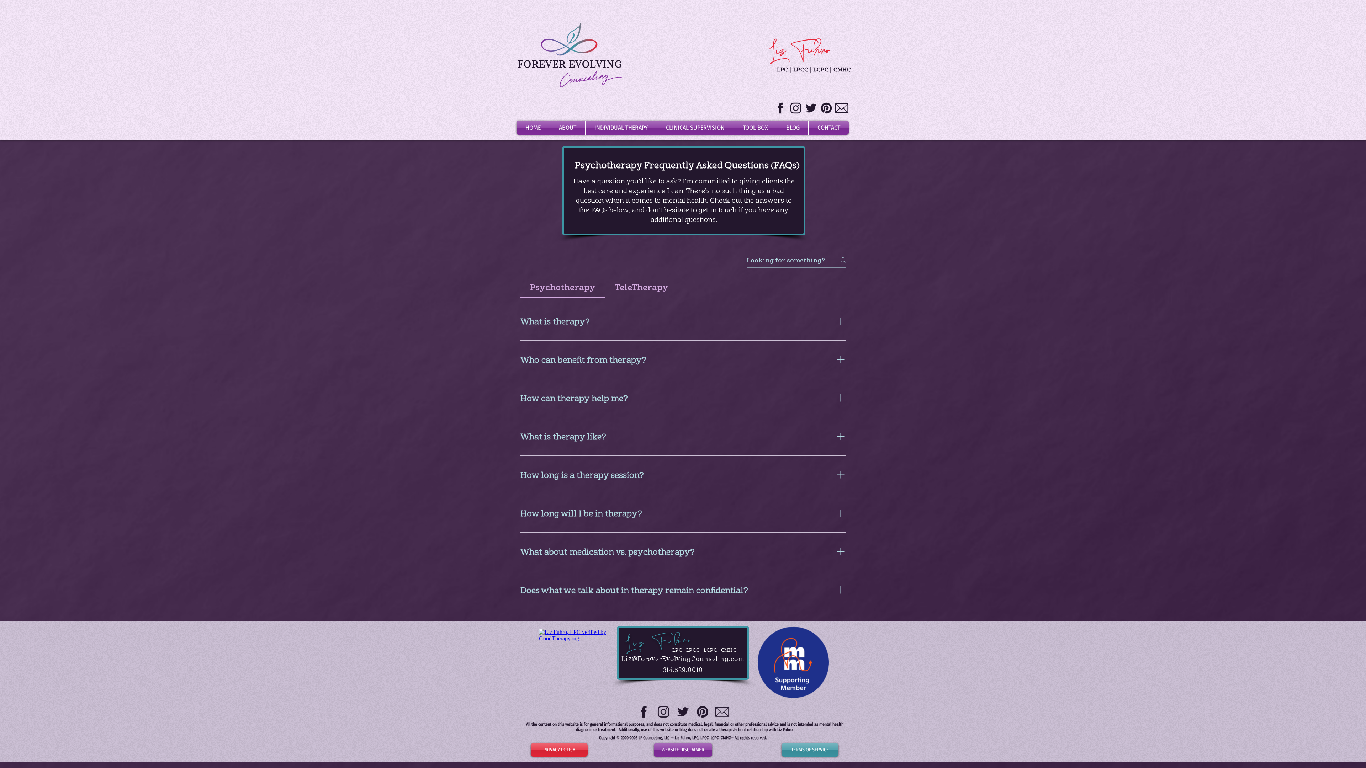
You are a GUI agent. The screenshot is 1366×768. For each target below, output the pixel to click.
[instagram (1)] (796, 108)
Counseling (585, 79)
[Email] (841, 108)
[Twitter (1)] (811, 108)
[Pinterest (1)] (826, 108)
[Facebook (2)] (780, 108)
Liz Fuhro (658, 642)
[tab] (562, 287)
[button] (621, 128)
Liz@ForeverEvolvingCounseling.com (683, 659)
